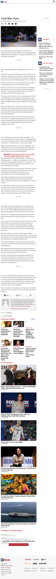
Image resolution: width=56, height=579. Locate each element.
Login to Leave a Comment (19, 544)
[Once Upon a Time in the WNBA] (18, 430)
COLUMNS (9, 312)
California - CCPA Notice (51, 571)
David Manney (4, 527)
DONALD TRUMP (8, 316)
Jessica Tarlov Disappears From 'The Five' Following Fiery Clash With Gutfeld (15, 415)
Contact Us (27, 568)
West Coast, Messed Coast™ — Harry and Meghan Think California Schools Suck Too (18, 387)
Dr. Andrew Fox (4, 443)
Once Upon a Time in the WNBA (12, 442)
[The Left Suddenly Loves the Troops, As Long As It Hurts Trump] (18, 512)
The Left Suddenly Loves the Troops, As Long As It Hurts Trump (18, 524)
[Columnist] (6, 302)
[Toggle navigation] (54, 1)
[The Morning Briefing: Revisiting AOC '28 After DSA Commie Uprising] (18, 456)
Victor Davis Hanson (6, 21)
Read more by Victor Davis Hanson (19, 308)
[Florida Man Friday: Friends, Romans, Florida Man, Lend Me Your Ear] (18, 484)
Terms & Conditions (43, 571)
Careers (34, 571)
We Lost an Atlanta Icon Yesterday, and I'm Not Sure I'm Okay (46, 74)
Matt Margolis (4, 417)
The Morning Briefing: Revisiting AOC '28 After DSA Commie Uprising (18, 469)
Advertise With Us (43, 568)
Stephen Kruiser (5, 471)
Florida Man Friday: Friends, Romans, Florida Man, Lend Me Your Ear (18, 497)
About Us (35, 568)
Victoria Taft (4, 389)
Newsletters (27, 571)
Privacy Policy (51, 568)
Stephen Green (4, 499)
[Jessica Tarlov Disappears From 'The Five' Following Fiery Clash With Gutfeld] (18, 402)
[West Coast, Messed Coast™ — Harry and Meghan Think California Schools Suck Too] (18, 375)
